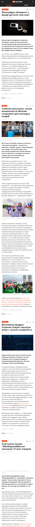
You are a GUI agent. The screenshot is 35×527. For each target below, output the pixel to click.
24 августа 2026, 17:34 (7, 332)
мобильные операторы (16, 93)
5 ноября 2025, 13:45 (7, 18)
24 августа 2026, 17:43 (7, 119)
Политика (9, 5)
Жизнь (26, 5)
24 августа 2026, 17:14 (7, 452)
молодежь (5, 309)
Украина (5, 429)
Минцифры (5, 93)
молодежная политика (15, 309)
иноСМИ (11, 429)
